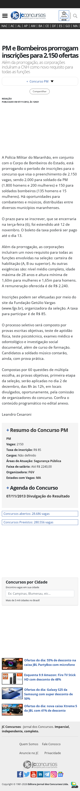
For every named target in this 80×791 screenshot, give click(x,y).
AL (19, 25)
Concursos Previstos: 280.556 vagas (28, 522)
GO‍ (67, 25)
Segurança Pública (47, 461)
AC (12, 25)
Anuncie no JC (29, 753)
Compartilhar (40, 91)
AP (26, 25)
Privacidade (52, 753)
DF (54, 25)
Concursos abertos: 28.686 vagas (27, 514)
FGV (31, 472)
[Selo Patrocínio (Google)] (64, 15)
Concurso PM (37, 81)
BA (40, 25)
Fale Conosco (51, 744)
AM (33, 25)
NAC (4, 25)
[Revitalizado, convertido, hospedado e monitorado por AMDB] (74, 785)
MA (75, 25)
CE (47, 25)
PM (8, 439)
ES (60, 25)
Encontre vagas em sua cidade (22, 587)
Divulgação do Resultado (38, 496)
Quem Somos (28, 744)
